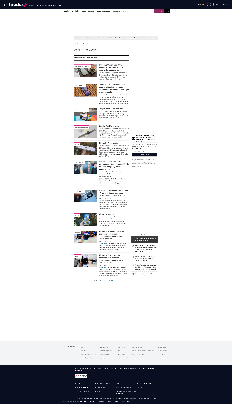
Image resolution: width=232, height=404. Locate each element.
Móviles (77, 44)
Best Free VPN (84, 351)
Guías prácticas (87, 11)
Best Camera (162, 347)
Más (125, 11)
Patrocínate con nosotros (123, 387)
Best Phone (121, 347)
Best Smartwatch (123, 358)
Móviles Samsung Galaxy (82, 66)
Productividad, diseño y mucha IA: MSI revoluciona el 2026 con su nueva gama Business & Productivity (145, 248)
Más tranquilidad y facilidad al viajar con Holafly (145, 275)
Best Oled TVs (122, 354)
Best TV (120, 351)
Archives (111, 280)
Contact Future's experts (102, 383)
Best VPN (83, 347)
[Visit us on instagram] (214, 4)
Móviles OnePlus (80, 86)
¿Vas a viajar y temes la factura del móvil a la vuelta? (145, 239)
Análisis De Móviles (86, 44)
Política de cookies (100, 387)
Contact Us (119, 383)
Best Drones (161, 354)
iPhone (77, 144)
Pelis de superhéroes (147, 38)
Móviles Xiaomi (79, 163)
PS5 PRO (89, 38)
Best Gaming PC (105, 354)
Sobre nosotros (79, 383)
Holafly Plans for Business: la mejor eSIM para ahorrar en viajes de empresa (145, 258)
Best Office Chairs (137, 358)
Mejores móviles (131, 38)
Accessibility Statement (82, 391)
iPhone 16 (101, 38)
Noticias (66, 11)
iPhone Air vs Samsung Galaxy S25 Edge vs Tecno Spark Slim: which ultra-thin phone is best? (145, 267)
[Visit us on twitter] (211, 4)
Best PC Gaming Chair (106, 358)
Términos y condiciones (144, 383)
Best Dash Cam (162, 351)
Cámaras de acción (115, 38)
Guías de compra (103, 11)
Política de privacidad (81, 387)
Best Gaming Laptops (106, 351)
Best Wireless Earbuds (139, 354)
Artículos (116, 11)
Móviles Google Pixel (81, 110)
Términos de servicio (150, 158)
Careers (97, 391)
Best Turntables (137, 347)
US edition (100, 401)
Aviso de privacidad (149, 159)
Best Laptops (104, 347)
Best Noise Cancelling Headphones (143, 351)
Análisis (75, 11)
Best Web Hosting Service (88, 354)
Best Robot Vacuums (164, 358)
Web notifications (142, 387)
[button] (226, 4)
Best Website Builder (86, 358)
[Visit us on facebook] (208, 4)
